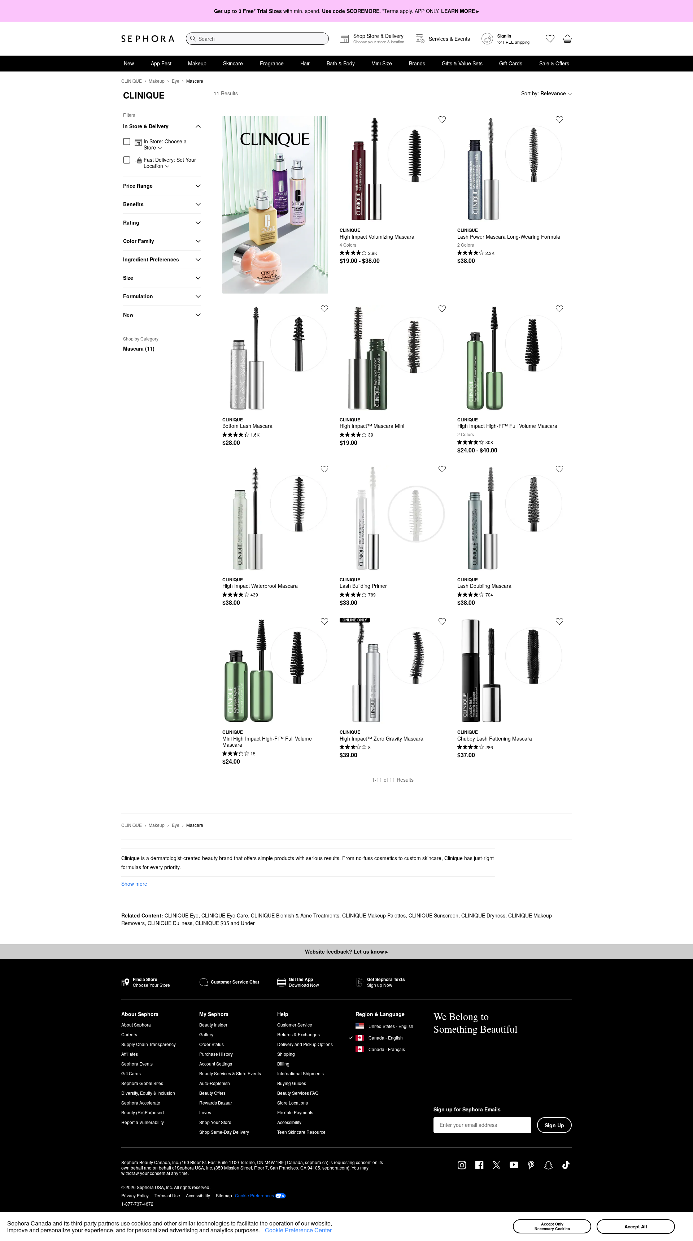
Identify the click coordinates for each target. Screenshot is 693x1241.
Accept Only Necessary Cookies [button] (552, 1226)
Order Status (211, 1044)
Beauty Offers (212, 1093)
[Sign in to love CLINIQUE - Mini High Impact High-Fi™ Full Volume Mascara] (324, 621)
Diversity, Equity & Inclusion (148, 1093)
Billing (283, 1063)
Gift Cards (510, 63)
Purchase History (216, 1054)
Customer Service (294, 1024)
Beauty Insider (213, 1024)
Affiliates (129, 1054)
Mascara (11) (138, 348)
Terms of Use (167, 1195)
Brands (417, 63)
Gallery (206, 1034)
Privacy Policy (135, 1195)
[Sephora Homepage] (148, 38)
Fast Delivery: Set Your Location (170, 163)
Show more (134, 883)
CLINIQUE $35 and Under (225, 923)
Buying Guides (291, 1083)
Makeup (197, 63)
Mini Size (381, 63)
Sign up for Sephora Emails (467, 1109)
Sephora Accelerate (140, 1102)
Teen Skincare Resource (301, 1132)
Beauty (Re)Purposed (142, 1112)
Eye (175, 81)
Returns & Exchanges (298, 1034)
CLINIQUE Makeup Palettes (374, 915)
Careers (129, 1034)
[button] (262, 1231)
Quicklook (392, 216)
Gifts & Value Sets (462, 63)
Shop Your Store (215, 1122)
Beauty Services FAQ (297, 1093)
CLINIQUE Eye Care (224, 915)
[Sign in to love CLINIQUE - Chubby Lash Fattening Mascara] (559, 621)
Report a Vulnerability (142, 1122)
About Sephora (136, 1024)
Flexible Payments (295, 1112)
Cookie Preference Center (298, 1230)
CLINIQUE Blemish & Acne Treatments (295, 915)
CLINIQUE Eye (182, 915)
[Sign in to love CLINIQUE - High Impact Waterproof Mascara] (324, 469)
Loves (205, 1112)
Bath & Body (341, 63)
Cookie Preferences (254, 1195)
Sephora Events (137, 1063)
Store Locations (292, 1102)
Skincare (233, 63)
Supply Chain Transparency (148, 1044)
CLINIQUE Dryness (483, 915)
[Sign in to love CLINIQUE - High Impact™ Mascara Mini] (442, 308)
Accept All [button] (635, 1226)
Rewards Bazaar (215, 1102)
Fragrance (272, 63)
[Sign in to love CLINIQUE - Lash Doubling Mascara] (559, 469)
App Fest (161, 63)
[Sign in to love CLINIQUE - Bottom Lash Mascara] (324, 308)
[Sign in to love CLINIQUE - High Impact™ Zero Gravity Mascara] (442, 621)
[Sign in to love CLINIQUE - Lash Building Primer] (442, 469)
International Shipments (300, 1073)
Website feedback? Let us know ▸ (346, 951)
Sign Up (554, 1125)
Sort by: (543, 93)
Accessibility (289, 1122)
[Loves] (550, 38)
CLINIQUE (131, 81)
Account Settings (215, 1063)
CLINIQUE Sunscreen (433, 915)
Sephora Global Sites (142, 1083)
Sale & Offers (554, 63)
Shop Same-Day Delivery (224, 1132)
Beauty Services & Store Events (230, 1073)
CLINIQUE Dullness (170, 923)
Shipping (286, 1054)
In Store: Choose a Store (165, 144)
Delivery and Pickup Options (305, 1044)
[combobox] (257, 38)
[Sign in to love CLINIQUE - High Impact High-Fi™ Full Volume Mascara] (559, 308)
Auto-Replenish (214, 1083)
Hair (305, 63)
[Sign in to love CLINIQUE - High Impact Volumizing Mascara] (442, 119)
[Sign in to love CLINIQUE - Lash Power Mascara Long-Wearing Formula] (559, 119)
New (129, 63)
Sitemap (224, 1195)
